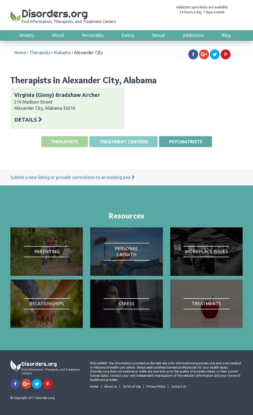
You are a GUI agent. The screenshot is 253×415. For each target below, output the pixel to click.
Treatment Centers (123, 141)
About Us (110, 386)
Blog (226, 35)
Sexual (158, 35)
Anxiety (26, 35)
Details (26, 119)
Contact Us (178, 386)
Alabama (62, 52)
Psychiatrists (185, 141)
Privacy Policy (156, 386)
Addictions (193, 35)
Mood (58, 35)
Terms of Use (132, 386)
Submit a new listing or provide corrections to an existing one (71, 177)
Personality (93, 35)
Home (20, 52)
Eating (128, 35)
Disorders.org (68, 15)
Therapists (39, 52)
